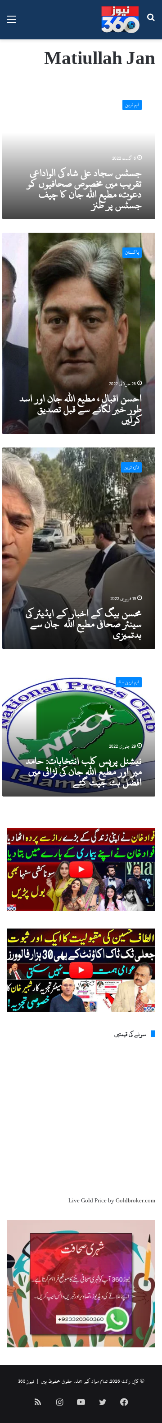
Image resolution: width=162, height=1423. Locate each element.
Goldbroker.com (135, 1201)
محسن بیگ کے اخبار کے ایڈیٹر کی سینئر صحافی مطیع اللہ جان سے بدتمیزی (84, 623)
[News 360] (120, 19)
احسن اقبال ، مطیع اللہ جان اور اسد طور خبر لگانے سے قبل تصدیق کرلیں (80, 409)
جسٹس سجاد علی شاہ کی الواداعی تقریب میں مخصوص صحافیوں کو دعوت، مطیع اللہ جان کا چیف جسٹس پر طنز (84, 189)
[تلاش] (150, 23)
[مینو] (11, 23)
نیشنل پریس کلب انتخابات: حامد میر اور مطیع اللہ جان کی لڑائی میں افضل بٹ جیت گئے (84, 771)
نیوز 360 (26, 1381)
